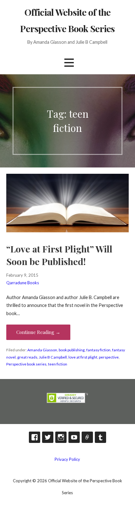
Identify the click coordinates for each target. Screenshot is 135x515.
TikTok (87, 437)
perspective (109, 357)
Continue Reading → (38, 332)
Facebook (34, 437)
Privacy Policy (67, 459)
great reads (27, 357)
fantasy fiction (98, 350)
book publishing (72, 350)
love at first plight (82, 357)
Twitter (47, 437)
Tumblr (100, 437)
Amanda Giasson (42, 350)
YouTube (74, 437)
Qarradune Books (22, 282)
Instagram (61, 437)
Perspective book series (26, 364)
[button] (69, 62)
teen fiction (57, 364)
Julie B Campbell (53, 357)
